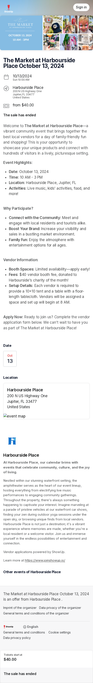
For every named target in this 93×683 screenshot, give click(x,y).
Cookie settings (59, 632)
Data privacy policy (17, 638)
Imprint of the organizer (20, 607)
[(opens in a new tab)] (46, 416)
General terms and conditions (24, 632)
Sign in (81, 7)
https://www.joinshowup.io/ (45, 560)
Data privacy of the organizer (60, 607)
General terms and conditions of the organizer (36, 613)
